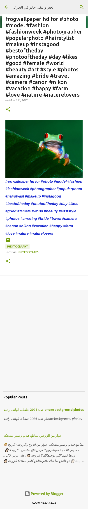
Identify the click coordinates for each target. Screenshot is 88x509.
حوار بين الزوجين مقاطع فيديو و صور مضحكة (32, 435)
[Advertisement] (44, 344)
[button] (8, 110)
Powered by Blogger (46, 494)
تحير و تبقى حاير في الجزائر (33, 7)
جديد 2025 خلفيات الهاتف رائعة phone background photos (43, 409)
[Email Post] (8, 241)
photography (17, 246)
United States (28, 252)
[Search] (81, 7)
